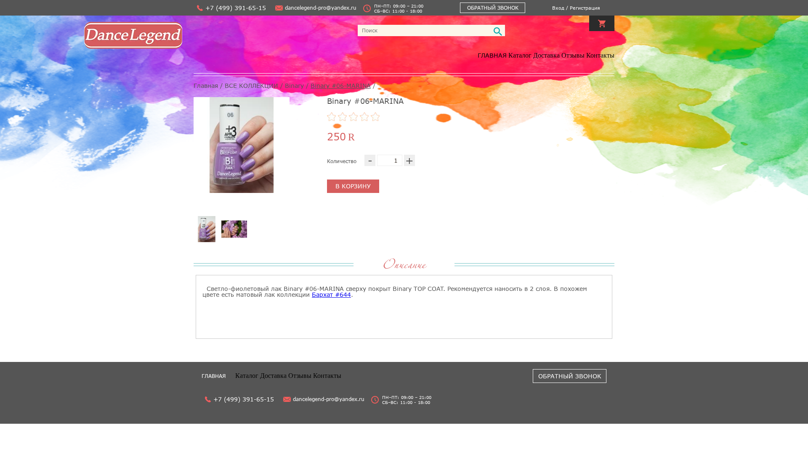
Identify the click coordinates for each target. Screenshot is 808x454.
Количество (341, 161)
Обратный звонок (492, 8)
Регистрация (585, 8)
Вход (558, 8)
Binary (294, 85)
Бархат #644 (331, 294)
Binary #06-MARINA (341, 85)
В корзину (353, 186)
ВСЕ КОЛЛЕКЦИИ (251, 85)
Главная (492, 55)
